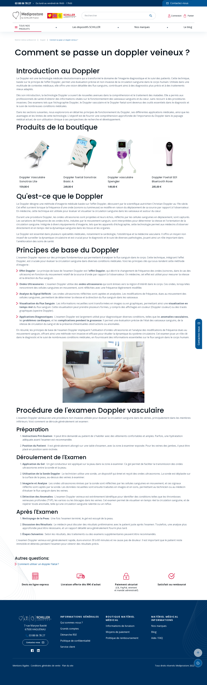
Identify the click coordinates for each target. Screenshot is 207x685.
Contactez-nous (33, 642)
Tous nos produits (24, 27)
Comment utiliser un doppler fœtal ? (38, 564)
